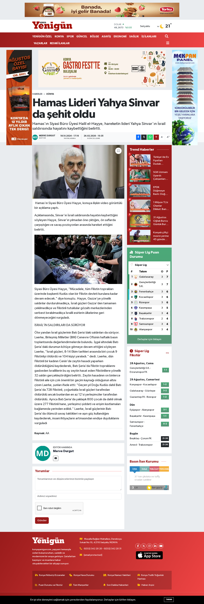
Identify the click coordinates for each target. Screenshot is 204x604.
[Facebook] (138, 546)
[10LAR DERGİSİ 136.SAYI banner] (19, 97)
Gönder (42, 520)
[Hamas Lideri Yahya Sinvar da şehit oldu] (78, 172)
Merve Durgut (63, 451)
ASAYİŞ (106, 36)
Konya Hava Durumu (84, 575)
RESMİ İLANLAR (59, 43)
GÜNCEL (81, 36)
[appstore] (149, 555)
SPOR (70, 36)
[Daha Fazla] (156, 137)
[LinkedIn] (155, 546)
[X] (143, 546)
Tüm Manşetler (81, 585)
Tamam (169, 599)
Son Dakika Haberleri (117, 585)
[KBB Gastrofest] (102, 68)
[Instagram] (149, 546)
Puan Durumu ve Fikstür (51, 585)
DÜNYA (50, 94)
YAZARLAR (40, 43)
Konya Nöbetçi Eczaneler (52, 575)
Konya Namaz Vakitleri (119, 575)
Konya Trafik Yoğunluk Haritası (151, 577)
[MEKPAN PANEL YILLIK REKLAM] (185, 97)
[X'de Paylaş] (144, 137)
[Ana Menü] (167, 43)
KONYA (59, 36)
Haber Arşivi (148, 585)
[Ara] (167, 36)
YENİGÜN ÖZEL (42, 36)
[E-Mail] (55, 458)
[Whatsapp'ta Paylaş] (150, 137)
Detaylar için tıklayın (149, 339)
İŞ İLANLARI (149, 36)
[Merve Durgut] (42, 453)
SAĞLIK (134, 36)
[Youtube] (161, 546)
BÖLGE (94, 36)
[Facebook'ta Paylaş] (138, 137)
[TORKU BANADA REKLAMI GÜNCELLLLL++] (102, 9)
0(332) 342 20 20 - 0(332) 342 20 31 (102, 548)
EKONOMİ (120, 36)
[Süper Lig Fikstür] (167, 353)
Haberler (37, 94)
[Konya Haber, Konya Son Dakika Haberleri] (52, 26)
